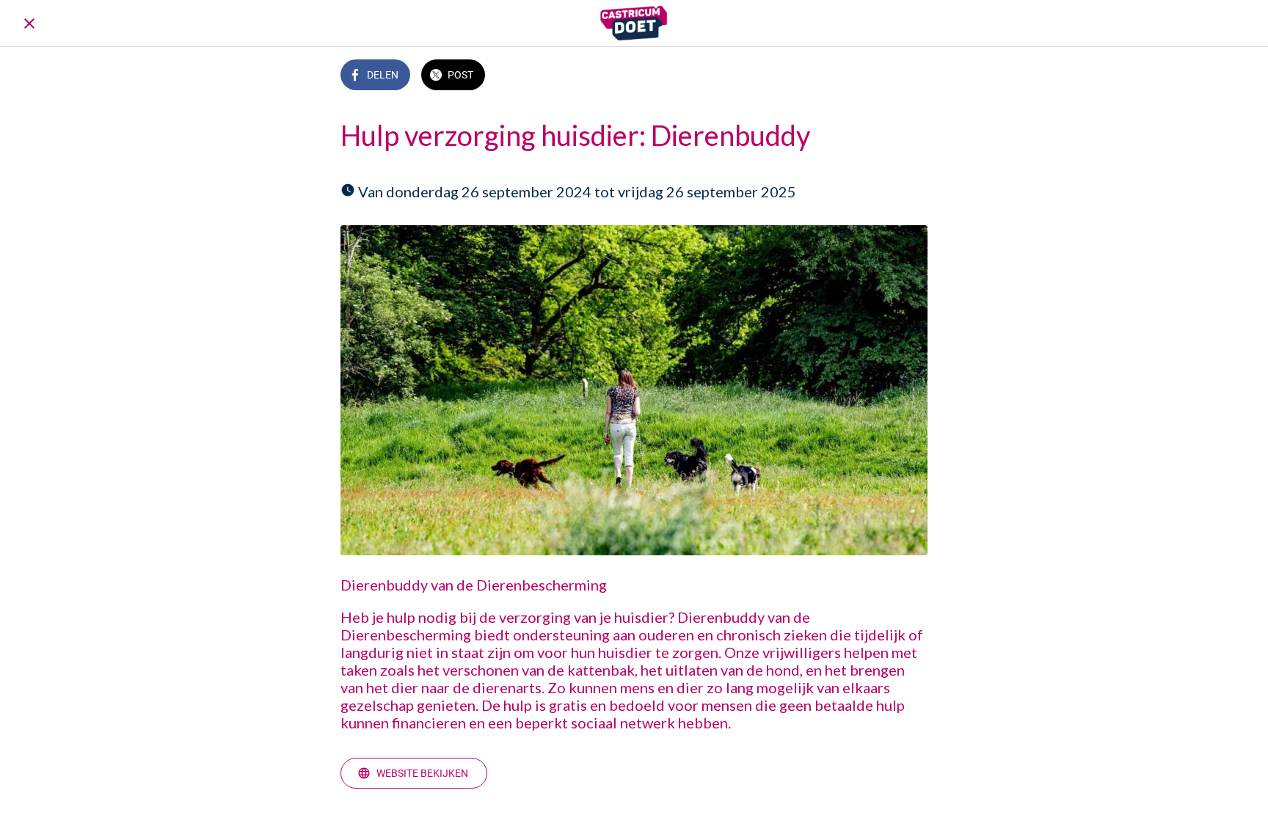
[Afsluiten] (29, 23)
